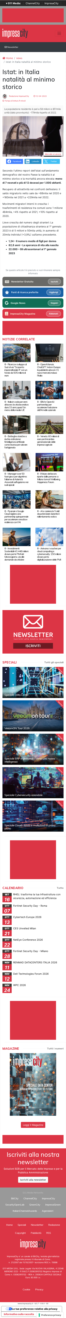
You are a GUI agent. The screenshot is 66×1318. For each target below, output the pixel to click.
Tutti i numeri (55, 1048)
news (19, 58)
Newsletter (12, 47)
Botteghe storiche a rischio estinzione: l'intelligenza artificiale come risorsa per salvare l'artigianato (15, 442)
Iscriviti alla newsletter (33, 1179)
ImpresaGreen (53, 1204)
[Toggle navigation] (59, 33)
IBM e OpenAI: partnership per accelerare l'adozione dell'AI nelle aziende (47, 406)
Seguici (54, 303)
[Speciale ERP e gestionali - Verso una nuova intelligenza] (33, 749)
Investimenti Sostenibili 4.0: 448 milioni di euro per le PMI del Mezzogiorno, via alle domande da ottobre (16, 554)
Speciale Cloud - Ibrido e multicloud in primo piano (29, 827)
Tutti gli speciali (54, 662)
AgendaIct (47, 1210)
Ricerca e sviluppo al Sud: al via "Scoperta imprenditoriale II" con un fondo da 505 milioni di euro (15, 370)
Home (9, 58)
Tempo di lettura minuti (15, 101)
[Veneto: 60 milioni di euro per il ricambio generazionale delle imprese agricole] (49, 424)
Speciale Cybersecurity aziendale (23, 795)
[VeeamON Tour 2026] (33, 715)
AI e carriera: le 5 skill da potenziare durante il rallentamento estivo (48, 514)
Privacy (39, 1289)
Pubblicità (36, 1232)
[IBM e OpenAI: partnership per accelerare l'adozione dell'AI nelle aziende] (49, 389)
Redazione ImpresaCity (19, 96)
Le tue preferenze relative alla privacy (34, 1308)
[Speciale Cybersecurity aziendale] (33, 782)
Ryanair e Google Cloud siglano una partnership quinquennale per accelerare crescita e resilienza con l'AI (16, 517)
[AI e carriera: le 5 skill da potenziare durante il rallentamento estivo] (49, 499)
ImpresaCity (51, 3)
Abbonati (53, 313)
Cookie (26, 1289)
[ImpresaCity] (15, 33)
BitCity (15, 1198)
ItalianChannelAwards (25, 1210)
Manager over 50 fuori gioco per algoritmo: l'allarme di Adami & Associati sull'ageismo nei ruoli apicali (16, 479)
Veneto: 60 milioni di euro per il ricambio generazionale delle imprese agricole (48, 440)
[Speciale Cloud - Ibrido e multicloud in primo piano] (33, 816)
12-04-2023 (41, 96)
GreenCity (34, 1204)
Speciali (22, 1224)
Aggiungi (53, 292)
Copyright (20, 1232)
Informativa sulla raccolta (19, 1314)
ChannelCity (33, 3)
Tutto (60, 887)
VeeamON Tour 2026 (16, 728)
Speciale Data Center (16, 695)
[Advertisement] (34, 1139)
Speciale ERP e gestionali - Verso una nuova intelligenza (29, 760)
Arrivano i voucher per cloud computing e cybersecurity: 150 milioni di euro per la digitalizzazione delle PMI (49, 554)
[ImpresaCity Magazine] (33, 1084)
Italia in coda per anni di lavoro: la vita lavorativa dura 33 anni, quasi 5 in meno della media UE (16, 406)
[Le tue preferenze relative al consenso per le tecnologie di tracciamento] (50, 1315)
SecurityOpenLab (14, 1204)
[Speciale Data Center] (33, 682)
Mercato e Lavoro (53, 154)
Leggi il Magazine (33, 1124)
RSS (48, 1232)
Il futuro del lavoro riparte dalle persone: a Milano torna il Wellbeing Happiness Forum (48, 478)
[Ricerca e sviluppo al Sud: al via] (17, 352)
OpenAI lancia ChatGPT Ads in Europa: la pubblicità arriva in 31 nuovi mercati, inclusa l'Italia (48, 370)
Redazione (54, 1224)
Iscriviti (54, 281)
